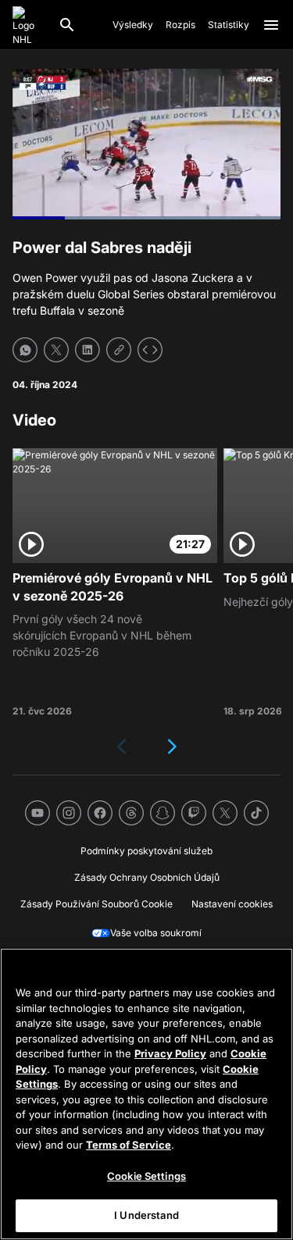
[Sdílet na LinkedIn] (87, 349)
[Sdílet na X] (56, 349)
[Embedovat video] (150, 349)
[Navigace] (271, 25)
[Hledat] (67, 25)
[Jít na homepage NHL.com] (29, 25)
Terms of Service (128, 1144)
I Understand (146, 1215)
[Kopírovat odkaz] (118, 349)
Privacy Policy (170, 1053)
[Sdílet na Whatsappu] (25, 349)
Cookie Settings (146, 1176)
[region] (146, 1094)
